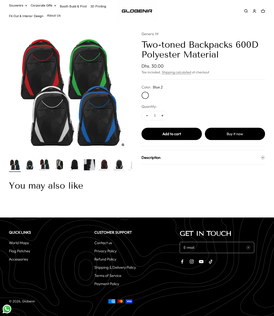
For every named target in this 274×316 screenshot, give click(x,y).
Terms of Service (107, 275)
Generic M (149, 33)
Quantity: (149, 106)
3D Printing (98, 6)
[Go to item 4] (60, 165)
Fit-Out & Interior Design (26, 16)
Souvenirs (16, 5)
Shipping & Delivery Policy (115, 267)
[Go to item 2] (30, 165)
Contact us (103, 242)
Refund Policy (105, 259)
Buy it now (235, 133)
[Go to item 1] (15, 165)
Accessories (18, 259)
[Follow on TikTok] (210, 261)
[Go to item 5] (75, 165)
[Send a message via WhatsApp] (7, 309)
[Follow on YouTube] (201, 261)
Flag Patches (19, 251)
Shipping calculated (176, 72)
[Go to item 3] (45, 165)
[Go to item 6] (89, 165)
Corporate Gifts (41, 5)
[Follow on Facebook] (182, 261)
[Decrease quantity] (147, 115)
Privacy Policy (105, 251)
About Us (54, 15)
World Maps (19, 242)
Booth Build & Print (73, 6)
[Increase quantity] (162, 115)
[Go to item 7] (104, 165)
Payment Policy (106, 283)
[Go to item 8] (119, 165)
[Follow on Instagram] (191, 261)
